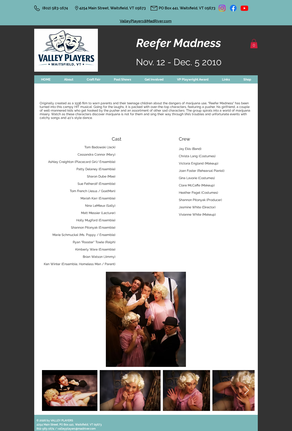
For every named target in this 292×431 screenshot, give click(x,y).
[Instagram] (222, 8)
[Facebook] (233, 8)
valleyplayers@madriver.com (76, 428)
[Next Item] (246, 390)
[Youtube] (244, 8)
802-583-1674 (45, 428)
